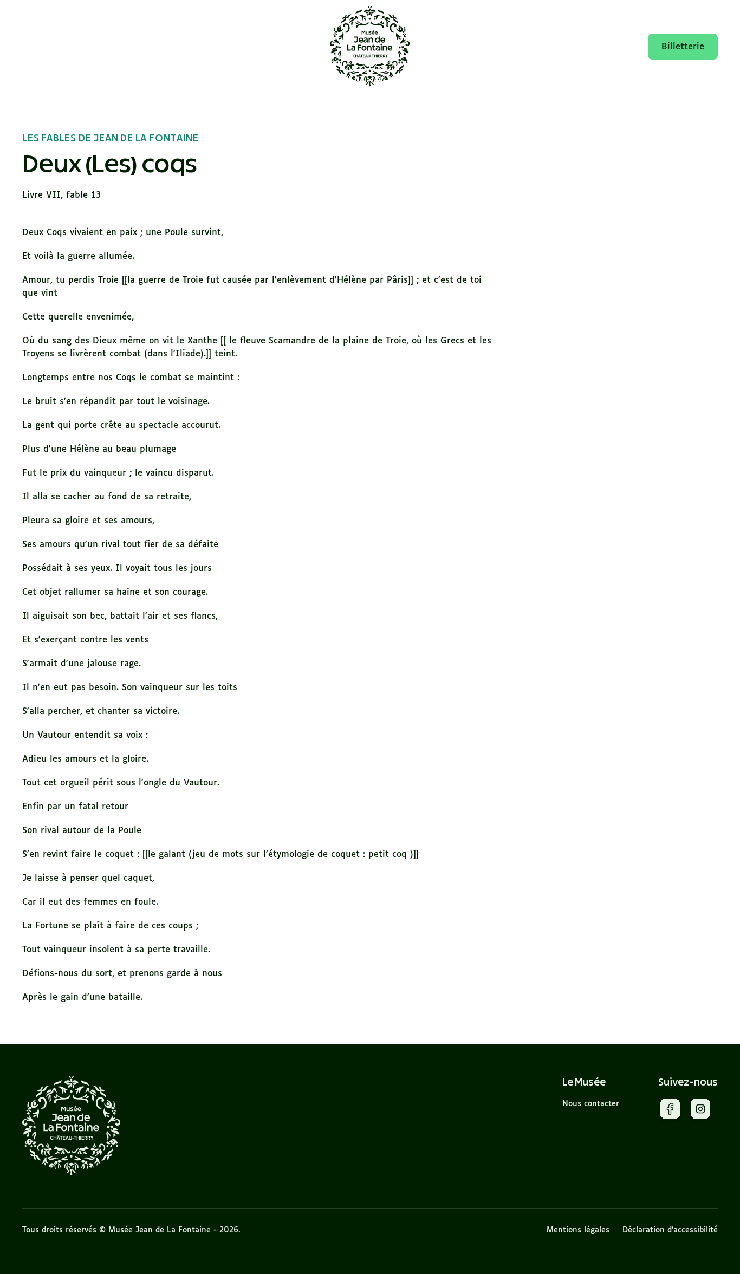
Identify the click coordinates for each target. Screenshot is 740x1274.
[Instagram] (700, 1111)
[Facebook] (670, 1111)
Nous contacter (590, 1104)
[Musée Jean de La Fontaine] (71, 1125)
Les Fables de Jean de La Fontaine (110, 138)
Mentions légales (578, 1230)
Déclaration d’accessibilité (670, 1230)
